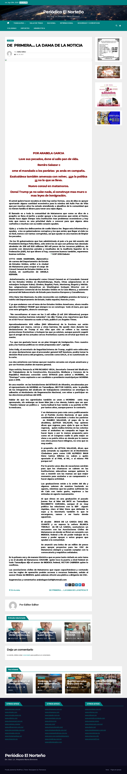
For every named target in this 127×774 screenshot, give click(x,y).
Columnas (11, 28)
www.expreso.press (92, 721)
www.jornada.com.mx (12, 733)
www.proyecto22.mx (92, 739)
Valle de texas (36, 23)
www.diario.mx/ (90, 727)
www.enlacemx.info (92, 736)
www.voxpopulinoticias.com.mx (56, 733)
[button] (116, 25)
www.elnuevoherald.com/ (54, 727)
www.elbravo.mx (91, 715)
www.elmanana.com (52, 712)
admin (23, 638)
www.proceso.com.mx (12, 709)
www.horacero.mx (11, 739)
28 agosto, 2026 (16, 687)
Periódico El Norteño (63, 11)
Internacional (66, 23)
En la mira (15, 590)
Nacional (51, 23)
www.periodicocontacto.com (95, 718)
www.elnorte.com (11, 712)
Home (107, 770)
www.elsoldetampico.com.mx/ (95, 730)
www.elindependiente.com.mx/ (55, 730)
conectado (26, 655)
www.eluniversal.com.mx (13, 721)
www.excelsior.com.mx (93, 709)
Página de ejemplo (116, 770)
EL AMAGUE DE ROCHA (75, 633)
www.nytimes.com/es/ (12, 724)
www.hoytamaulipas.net (13, 736)
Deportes (25, 28)
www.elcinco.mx (50, 721)
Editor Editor (21, 52)
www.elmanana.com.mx (53, 709)
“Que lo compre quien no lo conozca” (47, 635)
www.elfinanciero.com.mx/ (14, 727)
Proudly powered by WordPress (14, 770)
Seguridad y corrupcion (89, 23)
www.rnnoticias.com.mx (53, 739)
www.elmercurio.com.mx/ (94, 724)
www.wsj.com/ (50, 724)
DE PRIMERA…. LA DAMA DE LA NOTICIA (67, 590)
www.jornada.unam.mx (13, 715)
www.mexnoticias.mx (92, 733)
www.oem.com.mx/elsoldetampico (57, 736)
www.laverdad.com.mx (53, 718)
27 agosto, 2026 (75, 687)
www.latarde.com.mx (52, 715)
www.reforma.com (91, 712)
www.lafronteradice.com (53, 742)
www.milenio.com (11, 718)
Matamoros (41, 678)
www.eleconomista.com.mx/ (15, 730)
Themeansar (42, 770)
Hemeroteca (39, 28)
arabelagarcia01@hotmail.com (52, 580)
